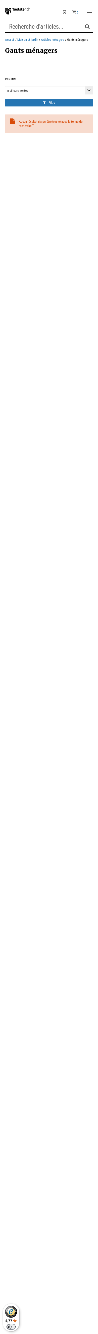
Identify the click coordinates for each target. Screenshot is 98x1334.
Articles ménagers (52, 39)
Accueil (10, 39)
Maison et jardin (27, 39)
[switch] (11, 1327)
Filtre (51, 102)
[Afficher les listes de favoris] (64, 12)
